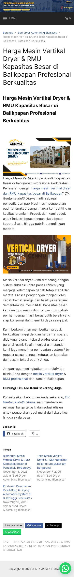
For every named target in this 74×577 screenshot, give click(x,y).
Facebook (35, 525)
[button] (65, 568)
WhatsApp (13, 531)
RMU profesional (15, 379)
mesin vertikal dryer (48, 374)
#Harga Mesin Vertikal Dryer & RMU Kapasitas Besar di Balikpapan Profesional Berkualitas (37, 546)
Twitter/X (54, 525)
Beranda (8, 32)
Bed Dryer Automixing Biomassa (37, 32)
